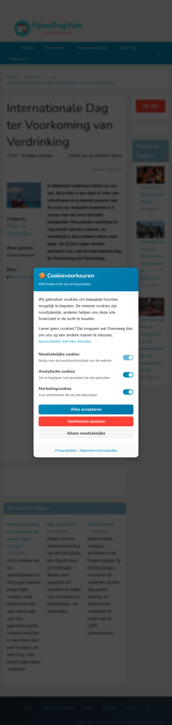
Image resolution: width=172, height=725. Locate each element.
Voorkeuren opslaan (86, 421)
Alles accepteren (86, 409)
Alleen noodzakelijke (86, 433)
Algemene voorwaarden (98, 450)
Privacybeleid (65, 450)
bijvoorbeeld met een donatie (65, 341)
